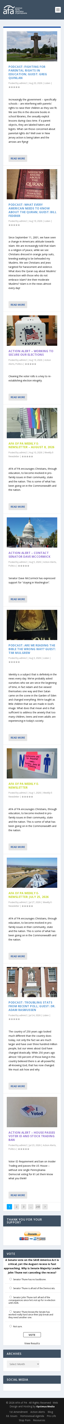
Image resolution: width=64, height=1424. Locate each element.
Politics (19, 363)
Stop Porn (24, 1420)
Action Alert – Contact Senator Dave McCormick (29, 555)
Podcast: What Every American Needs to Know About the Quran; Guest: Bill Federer (33, 210)
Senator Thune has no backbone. (29, 1279)
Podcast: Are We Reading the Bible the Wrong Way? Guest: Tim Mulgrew (32, 649)
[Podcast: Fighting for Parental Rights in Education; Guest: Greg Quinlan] (32, 46)
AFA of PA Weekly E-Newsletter (24, 785)
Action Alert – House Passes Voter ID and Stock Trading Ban (32, 1136)
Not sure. (17, 1326)
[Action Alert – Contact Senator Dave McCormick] (32, 532)
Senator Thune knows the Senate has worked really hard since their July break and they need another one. (31, 1314)
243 (38, 1206)
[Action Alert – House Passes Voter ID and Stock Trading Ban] (32, 1112)
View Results (32, 1343)
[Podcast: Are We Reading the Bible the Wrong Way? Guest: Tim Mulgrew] (32, 625)
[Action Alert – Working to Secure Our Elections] (32, 330)
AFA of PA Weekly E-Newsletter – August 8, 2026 (31, 445)
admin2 (23, 83)
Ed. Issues (11, 1416)
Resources (39, 1420)
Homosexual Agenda (32, 1416)
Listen (47, 83)
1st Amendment (18, 1412)
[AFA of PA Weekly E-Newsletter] (32, 763)
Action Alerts (49, 562)
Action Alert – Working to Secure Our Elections (31, 353)
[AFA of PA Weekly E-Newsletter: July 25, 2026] (32, 873)
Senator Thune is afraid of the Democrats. (34, 1288)
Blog (50, 1412)
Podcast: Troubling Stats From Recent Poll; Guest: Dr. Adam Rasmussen (32, 1006)
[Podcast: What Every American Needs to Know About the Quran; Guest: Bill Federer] (32, 184)
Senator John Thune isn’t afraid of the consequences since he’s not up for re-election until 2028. (32, 1300)
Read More (18, 158)
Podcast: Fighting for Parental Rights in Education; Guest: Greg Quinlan (28, 72)
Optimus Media (45, 1406)
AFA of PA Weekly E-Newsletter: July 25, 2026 (29, 895)
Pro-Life (51, 1416)
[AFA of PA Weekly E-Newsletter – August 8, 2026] (32, 423)
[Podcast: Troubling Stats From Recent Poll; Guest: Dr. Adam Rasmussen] (32, 982)
